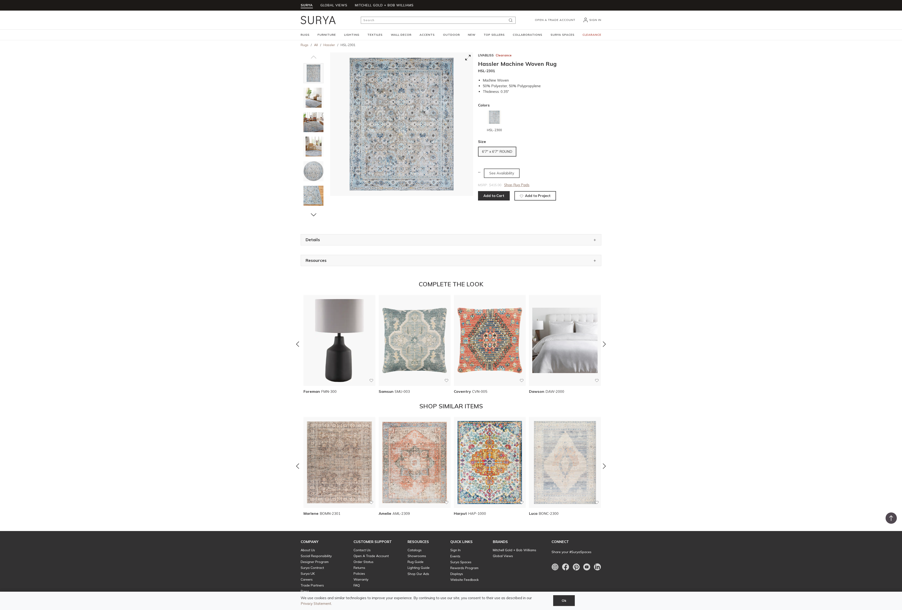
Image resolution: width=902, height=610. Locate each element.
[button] (305, 35)
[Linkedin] (597, 567)
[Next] (604, 344)
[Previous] (297, 344)
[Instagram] (555, 567)
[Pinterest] (576, 567)
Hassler (329, 45)
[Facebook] (565, 567)
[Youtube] (586, 567)
